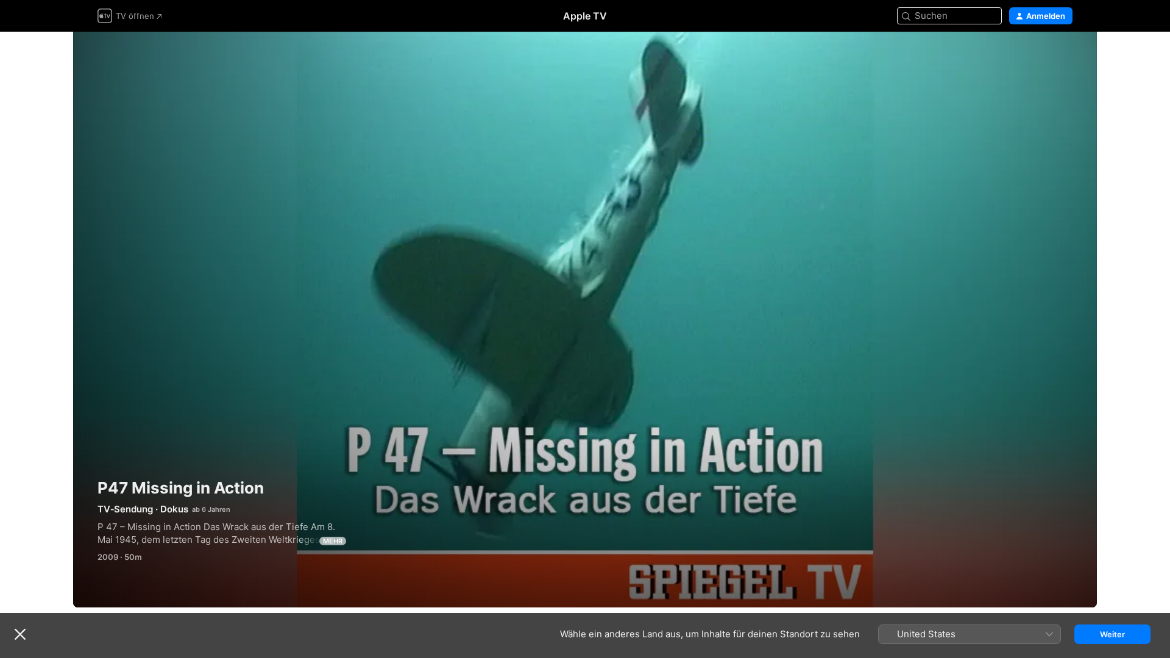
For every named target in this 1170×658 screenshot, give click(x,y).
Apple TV (585, 16)
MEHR (332, 541)
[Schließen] (20, 634)
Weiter (1112, 634)
